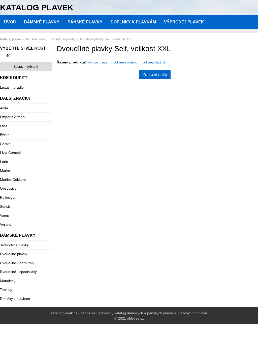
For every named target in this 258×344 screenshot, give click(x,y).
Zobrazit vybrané (26, 66)
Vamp (4, 215)
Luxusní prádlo (12, 87)
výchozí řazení (99, 62)
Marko (5, 170)
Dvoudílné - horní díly (17, 263)
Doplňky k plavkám (133, 22)
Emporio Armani (12, 117)
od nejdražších (154, 62)
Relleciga (7, 197)
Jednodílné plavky (14, 245)
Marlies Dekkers (13, 180)
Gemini (5, 144)
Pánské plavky (85, 22)
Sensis (5, 206)
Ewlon (5, 135)
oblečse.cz (135, 318)
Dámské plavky (41, 22)
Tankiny (6, 290)
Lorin (4, 162)
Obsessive (8, 188)
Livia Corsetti (10, 153)
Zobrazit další (155, 75)
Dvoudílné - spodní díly (18, 272)
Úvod (10, 22)
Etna (3, 126)
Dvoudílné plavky (13, 254)
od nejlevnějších (127, 62)
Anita (4, 108)
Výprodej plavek (184, 22)
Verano (5, 224)
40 (8, 56)
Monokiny (7, 281)
